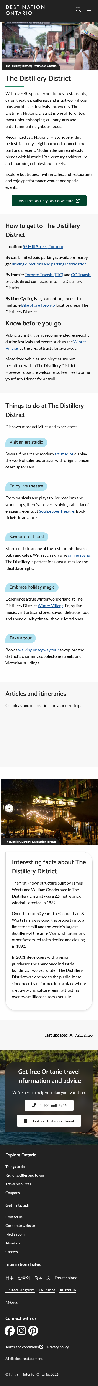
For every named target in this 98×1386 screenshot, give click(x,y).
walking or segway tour (38, 649)
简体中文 (42, 1277)
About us (12, 1243)
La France (47, 1289)
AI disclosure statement (24, 1358)
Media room (15, 1234)
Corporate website (20, 1225)
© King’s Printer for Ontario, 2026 (32, 1374)
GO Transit (81, 274)
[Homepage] (25, 10)
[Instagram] (21, 1332)
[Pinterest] (33, 1332)
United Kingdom (20, 1289)
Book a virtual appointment (52, 1121)
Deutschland (66, 1277)
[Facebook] (9, 1332)
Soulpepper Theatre (56, 511)
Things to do (15, 1166)
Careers (11, 1251)
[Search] (78, 10)
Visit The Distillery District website (46, 200)
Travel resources (18, 1184)
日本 (9, 1277)
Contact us (14, 1217)
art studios (64, 453)
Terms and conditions (22, 1347)
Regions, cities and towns (25, 1175)
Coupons (12, 1192)
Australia (67, 1289)
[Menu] (90, 10)
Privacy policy (58, 1347)
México (11, 1302)
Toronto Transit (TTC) (44, 274)
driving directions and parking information (49, 263)
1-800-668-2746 (53, 1105)
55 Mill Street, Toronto (43, 246)
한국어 (24, 1277)
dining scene (79, 555)
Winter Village (50, 605)
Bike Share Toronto (38, 305)
